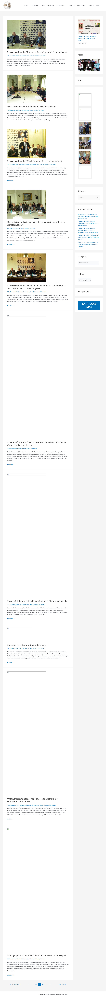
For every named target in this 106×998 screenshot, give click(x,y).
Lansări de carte (34, 56)
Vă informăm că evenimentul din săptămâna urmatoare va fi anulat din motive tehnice (88, 216)
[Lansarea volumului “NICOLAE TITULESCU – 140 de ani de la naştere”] (89, 26)
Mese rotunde (34, 110)
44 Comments (11, 110)
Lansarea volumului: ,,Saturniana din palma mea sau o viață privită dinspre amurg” (88, 237)
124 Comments (11, 292)
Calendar (18, 56)
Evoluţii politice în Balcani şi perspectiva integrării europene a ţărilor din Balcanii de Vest (36, 444)
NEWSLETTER (81, 5)
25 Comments (11, 959)
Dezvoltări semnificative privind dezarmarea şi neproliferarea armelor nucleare (36, 223)
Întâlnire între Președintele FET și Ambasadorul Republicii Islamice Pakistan (88, 244)
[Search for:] (89, 197)
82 (43, 984)
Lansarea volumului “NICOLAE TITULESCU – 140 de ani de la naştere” (87, 38)
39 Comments (11, 648)
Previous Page (15, 984)
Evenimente (25, 56)
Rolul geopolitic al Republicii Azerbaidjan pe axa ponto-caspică (36, 955)
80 (36, 984)
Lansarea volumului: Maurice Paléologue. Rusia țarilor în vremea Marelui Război (88, 223)
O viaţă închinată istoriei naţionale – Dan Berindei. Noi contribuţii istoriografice (32, 800)
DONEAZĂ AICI (89, 305)
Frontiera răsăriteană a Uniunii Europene (26, 645)
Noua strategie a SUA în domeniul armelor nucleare (31, 106)
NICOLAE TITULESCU (48, 5)
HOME (26, 5)
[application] (38, 5)
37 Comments (11, 165)
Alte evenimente (21, 165)
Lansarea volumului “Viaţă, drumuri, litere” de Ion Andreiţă (34, 161)
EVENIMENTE (61, 5)
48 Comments (11, 805)
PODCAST (72, 5)
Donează (98, 5)
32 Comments (11, 56)
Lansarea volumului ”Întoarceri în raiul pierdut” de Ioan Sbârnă (37, 52)
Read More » (10, 181)
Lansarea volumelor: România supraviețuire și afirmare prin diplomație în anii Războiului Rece (88, 230)
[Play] (89, 65)
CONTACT (91, 5)
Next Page (62, 984)
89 (50, 984)
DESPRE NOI (34, 5)
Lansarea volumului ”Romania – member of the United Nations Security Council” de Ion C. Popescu (36, 287)
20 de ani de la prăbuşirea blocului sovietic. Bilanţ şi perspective (37, 601)
